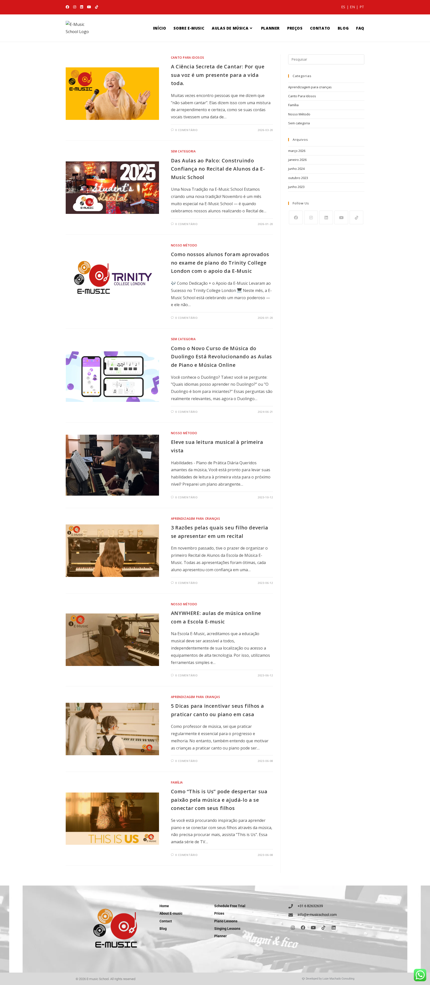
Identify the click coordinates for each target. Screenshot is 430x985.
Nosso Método (184, 245)
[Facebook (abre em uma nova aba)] (68, 6)
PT (362, 6)
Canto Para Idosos (187, 57)
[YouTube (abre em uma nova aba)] (89, 6)
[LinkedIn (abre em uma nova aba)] (81, 6)
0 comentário (186, 130)
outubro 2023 (298, 178)
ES (343, 6)
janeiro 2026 (297, 159)
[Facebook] (296, 217)
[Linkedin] (333, 927)
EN (352, 6)
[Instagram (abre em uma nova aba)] (74, 6)
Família (177, 782)
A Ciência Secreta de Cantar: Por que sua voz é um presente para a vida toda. (218, 75)
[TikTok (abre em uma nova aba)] (96, 6)
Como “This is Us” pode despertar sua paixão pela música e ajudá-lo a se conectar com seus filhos (219, 799)
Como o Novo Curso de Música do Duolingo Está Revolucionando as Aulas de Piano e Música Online (221, 356)
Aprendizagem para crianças (195, 518)
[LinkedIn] (326, 217)
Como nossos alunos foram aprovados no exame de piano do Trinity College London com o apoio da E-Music (220, 262)
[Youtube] (341, 217)
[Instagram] (311, 217)
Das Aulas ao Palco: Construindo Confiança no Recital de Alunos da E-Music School (218, 169)
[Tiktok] (323, 927)
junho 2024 (296, 168)
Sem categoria (183, 151)
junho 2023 (296, 187)
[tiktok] (356, 217)
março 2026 (296, 150)
